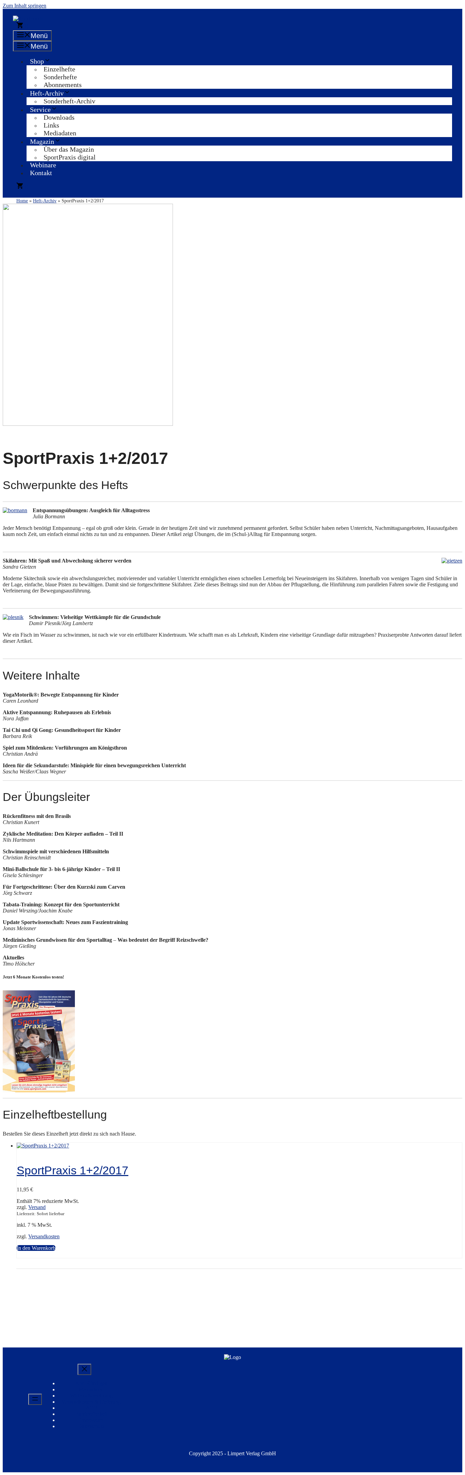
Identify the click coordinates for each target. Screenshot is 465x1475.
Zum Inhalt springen (24, 6)
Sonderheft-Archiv (69, 101)
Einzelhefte (59, 69)
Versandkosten (44, 1236)
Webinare (43, 165)
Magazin (42, 141)
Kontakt (41, 173)
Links (51, 125)
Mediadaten (60, 133)
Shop (37, 61)
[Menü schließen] (84, 1369)
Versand (37, 1207)
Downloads (59, 117)
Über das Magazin (69, 149)
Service (40, 109)
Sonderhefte (60, 77)
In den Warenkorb (36, 1248)
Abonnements (63, 84)
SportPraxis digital (70, 157)
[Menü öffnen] (35, 1399)
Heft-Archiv (47, 93)
